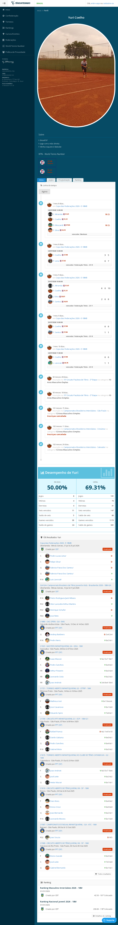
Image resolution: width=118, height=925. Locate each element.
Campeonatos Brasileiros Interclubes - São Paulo (85, 410)
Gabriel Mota (56, 749)
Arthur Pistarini (56, 670)
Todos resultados (104, 874)
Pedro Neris (55, 640)
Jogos (51, 180)
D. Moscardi (58, 225)
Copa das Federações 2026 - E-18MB (71, 206)
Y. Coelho (57, 219)
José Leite (54, 776)
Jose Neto (54, 616)
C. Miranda (57, 214)
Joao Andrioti (55, 682)
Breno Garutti (56, 856)
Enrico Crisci (55, 807)
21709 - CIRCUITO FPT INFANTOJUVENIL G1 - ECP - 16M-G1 (64, 718)
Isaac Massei (56, 659)
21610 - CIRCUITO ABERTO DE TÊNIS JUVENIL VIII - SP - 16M (64, 788)
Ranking (78, 180)
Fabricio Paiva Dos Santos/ (62, 567)
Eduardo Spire (56, 713)
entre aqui (95, 3)
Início (39, 10)
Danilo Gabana (56, 737)
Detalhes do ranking (103, 916)
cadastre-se (108, 3)
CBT (57, 549)
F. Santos (57, 301)
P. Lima (56, 261)
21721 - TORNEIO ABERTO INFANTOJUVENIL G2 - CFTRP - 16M (65, 688)
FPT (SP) (58, 627)
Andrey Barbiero (57, 634)
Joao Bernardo (56, 813)
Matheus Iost (56, 701)
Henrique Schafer (58, 610)
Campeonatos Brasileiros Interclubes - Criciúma (84, 429)
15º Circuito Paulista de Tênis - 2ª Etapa (80, 379)
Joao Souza (55, 837)
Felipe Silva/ (55, 561)
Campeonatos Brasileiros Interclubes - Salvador (84, 447)
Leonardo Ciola (56, 676)
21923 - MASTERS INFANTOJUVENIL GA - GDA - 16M (61, 646)
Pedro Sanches (57, 665)
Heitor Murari (56, 782)
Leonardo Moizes (57, 818)
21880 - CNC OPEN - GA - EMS (52, 621)
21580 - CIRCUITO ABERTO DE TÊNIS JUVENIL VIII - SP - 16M (64, 843)
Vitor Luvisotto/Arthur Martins (63, 604)
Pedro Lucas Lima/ (58, 555)
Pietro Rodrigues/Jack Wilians (63, 598)
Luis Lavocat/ (56, 579)
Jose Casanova (56, 707)
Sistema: (5, 59)
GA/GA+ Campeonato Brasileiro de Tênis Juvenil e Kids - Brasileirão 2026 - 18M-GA (75, 585)
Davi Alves (54, 801)
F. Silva (56, 230)
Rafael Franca (56, 731)
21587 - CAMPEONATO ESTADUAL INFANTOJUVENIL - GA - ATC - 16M (68, 824)
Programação (64, 180)
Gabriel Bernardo (57, 867)
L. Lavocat (57, 363)
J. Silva (56, 296)
